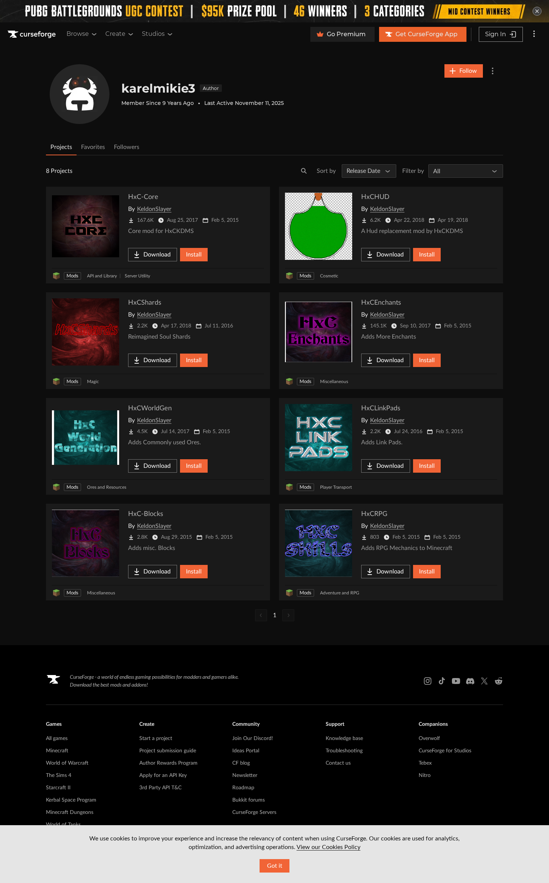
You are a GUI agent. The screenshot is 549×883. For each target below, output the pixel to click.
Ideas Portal (245, 750)
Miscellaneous (334, 381)
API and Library (102, 276)
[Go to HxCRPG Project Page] (391, 552)
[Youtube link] (456, 681)
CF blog (241, 763)
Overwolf (429, 738)
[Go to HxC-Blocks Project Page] (158, 552)
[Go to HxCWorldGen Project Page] (158, 446)
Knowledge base (344, 738)
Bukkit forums (248, 800)
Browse (77, 33)
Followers (126, 147)
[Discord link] (470, 681)
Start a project (155, 738)
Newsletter (244, 775)
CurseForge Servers (254, 812)
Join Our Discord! (252, 738)
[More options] (534, 34)
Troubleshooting (344, 750)
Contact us (338, 763)
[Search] (304, 171)
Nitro (425, 775)
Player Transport (336, 487)
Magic (93, 381)
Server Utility (137, 276)
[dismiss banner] (537, 11)
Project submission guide (167, 750)
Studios (153, 33)
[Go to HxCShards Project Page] (158, 340)
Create (115, 33)
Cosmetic (329, 276)
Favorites (93, 147)
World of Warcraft (67, 763)
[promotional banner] (274, 11)
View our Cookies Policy (328, 847)
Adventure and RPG (339, 593)
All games (57, 738)
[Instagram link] (427, 681)
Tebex (425, 763)
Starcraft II (58, 787)
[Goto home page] (32, 34)
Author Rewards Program (168, 763)
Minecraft (57, 750)
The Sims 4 (58, 775)
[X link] (484, 681)
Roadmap (243, 787)
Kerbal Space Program (71, 800)
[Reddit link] (498, 681)
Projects (61, 147)
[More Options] (492, 71)
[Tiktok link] (441, 681)
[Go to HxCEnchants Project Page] (391, 340)
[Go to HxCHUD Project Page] (391, 235)
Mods (72, 276)
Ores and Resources (106, 487)
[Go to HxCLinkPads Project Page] (391, 446)
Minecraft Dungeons (69, 812)
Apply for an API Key (163, 775)
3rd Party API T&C (160, 787)
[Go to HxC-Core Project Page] (158, 235)
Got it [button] (274, 866)
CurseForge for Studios (445, 750)
